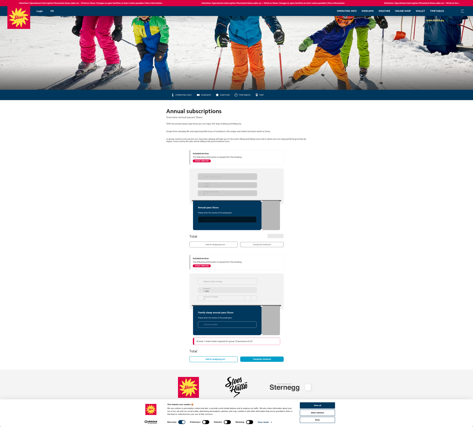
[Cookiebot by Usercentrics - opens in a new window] (151, 422)
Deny (317, 420)
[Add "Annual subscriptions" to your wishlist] (304, 109)
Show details (263, 422)
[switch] (205, 422)
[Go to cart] (450, 11)
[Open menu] (462, 11)
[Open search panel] (456, 11)
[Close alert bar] (463, 3)
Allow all (317, 405)
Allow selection (317, 413)
